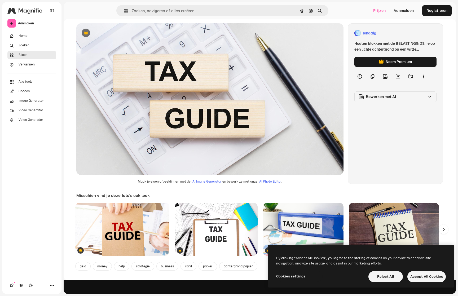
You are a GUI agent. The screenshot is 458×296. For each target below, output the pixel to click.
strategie (143, 266)
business (167, 266)
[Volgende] (443, 229)
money (102, 266)
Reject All (385, 276)
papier (208, 266)
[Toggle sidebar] (52, 10)
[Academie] (21, 285)
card (188, 266)
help (121, 266)
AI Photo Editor (270, 181)
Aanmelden (404, 10)
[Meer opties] (423, 76)
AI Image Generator (207, 181)
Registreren (436, 10)
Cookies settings (290, 276)
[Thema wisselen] (31, 285)
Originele (111, 33)
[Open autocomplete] (124, 11)
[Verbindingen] (11, 285)
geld (83, 266)
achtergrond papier (238, 266)
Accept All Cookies (426, 276)
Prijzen (379, 10)
